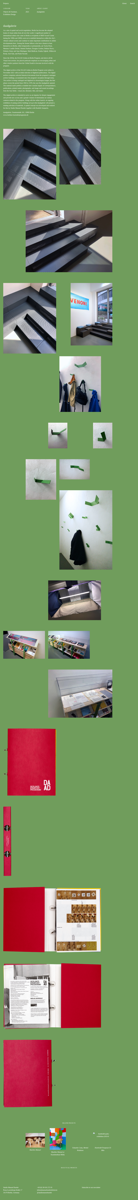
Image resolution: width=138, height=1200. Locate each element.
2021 (27, 12)
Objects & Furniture (10, 12)
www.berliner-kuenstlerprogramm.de (15, 115)
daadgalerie (41, 12)
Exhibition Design (9, 14)
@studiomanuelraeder (44, 1193)
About (124, 3)
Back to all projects (69, 1167)
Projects (6, 3)
